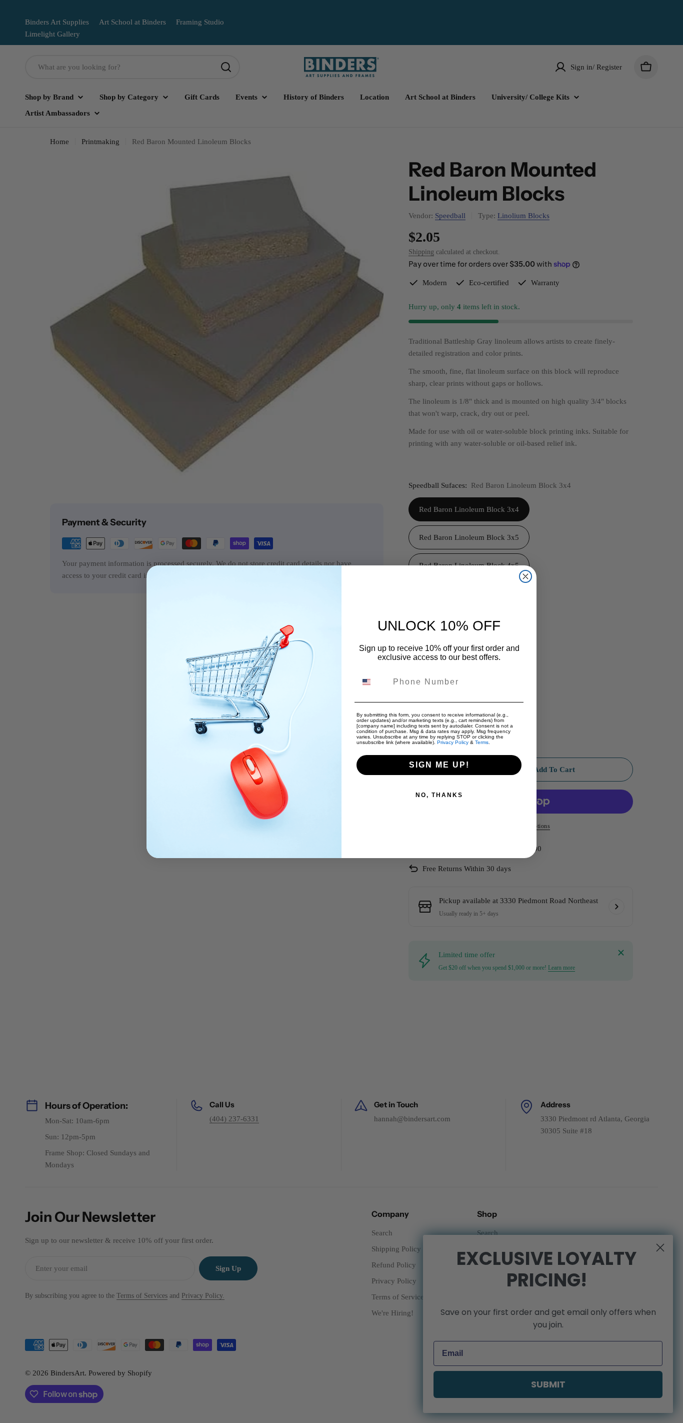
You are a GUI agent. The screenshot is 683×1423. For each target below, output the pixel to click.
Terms (481, 742)
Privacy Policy (452, 742)
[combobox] (372, 681)
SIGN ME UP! (439, 765)
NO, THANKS (439, 795)
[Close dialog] (526, 576)
